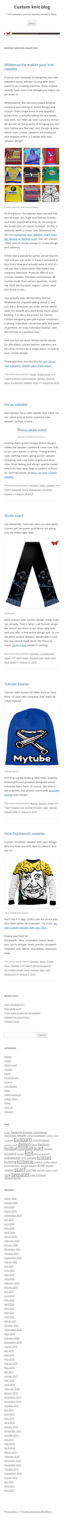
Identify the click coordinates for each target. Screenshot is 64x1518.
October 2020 (11, 1325)
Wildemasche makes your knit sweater (29, 66)
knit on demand (42, 1153)
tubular (53, 807)
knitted (29, 807)
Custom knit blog (32, 7)
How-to (8, 1082)
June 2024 (9, 1224)
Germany (48, 1149)
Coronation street (13, 970)
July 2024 (9, 1219)
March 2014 (10, 1452)
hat (22, 807)
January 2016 (11, 1393)
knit (29, 1152)
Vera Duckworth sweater (24, 833)
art (8, 1132)
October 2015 (11, 1405)
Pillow (7, 1103)
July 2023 (9, 1266)
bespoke (16, 489)
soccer (41, 1170)
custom (16, 378)
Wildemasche (12, 1178)
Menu (32, 23)
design (24, 1144)
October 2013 (11, 1469)
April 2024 (9, 1232)
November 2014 (12, 1431)
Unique (41, 1175)
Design (7, 1061)
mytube (38, 807)
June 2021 (9, 1308)
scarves (31, 1170)
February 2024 (11, 1240)
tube (45, 807)
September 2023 (13, 1257)
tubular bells (10, 811)
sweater (28, 382)
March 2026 (10, 1198)
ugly (42, 970)
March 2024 (10, 1236)
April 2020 (9, 1333)
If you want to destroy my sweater (22, 1013)
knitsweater (35, 489)
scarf (52, 658)
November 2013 (12, 1465)
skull (6, 662)
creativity (8, 1140)
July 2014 (9, 1439)
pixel (46, 658)
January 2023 (11, 1287)
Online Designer (12, 1094)
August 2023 (10, 1262)
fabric (34, 1144)
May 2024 (9, 1228)
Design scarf (10, 1065)
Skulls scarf (13, 515)
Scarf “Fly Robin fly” (14, 1004)
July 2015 (9, 1410)
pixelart (50, 1165)
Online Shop (43, 374)
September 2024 (13, 1215)
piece (7, 382)
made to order (42, 1162)
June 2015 (9, 1414)
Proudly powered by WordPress (36, 1511)
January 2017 (11, 1376)
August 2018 (10, 1363)
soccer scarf (52, 1170)
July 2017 (9, 1372)
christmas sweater (15, 1135)
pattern (33, 1165)
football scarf (36, 658)
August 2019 (10, 1346)
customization (28, 378)
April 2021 (9, 1317)
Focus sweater (16, 404)
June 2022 (9, 1295)
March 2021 (10, 1321)
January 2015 (11, 1426)
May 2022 (9, 1300)
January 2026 (11, 1202)
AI (5, 1132)
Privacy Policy (11, 1511)
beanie (15, 807)
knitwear (47, 489)
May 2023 (9, 1274)
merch (53, 1162)
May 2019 (9, 1359)
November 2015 (12, 1401)
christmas (40, 1132)
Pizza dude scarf (12, 1008)
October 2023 (11, 1253)
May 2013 (9, 1490)
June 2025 (9, 1207)
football (11, 1148)
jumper (20, 1153)
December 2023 (12, 1249)
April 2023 (9, 1278)
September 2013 (13, 1473)
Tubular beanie (16, 684)
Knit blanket (10, 1086)
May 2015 (9, 1418)
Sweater (51, 485)
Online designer (12, 1165)
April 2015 (9, 1422)
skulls (13, 662)
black (26, 658)
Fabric (7, 1073)
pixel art (8, 1107)
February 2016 (11, 1388)
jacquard (10, 1154)
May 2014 (9, 1443)
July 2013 (9, 1481)
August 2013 (10, 1477)
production (17, 382)
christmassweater (41, 965)
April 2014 (9, 1448)
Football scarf (47, 653)
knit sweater (28, 1158)
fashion (41, 378)
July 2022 (9, 1291)
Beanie (34, 803)
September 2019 (13, 1342)
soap (26, 970)
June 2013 (9, 1486)
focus (25, 489)
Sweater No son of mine (17, 1017)
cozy (56, 1135)
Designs (34, 485)
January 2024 (11, 1245)
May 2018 (9, 1367)
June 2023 (9, 1270)
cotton (50, 1135)
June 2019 (9, 1355)
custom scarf (10, 1144)
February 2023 (11, 1283)
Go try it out (19, 645)
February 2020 (11, 1338)
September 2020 (13, 1329)
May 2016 (9, 1380)
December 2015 (12, 1397)
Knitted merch (11, 1021)
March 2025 (10, 1211)
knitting (50, 378)
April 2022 (9, 1304)
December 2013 (12, 1460)
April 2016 (9, 1384)
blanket (28, 1132)
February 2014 (11, 1456)
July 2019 (9, 1350)
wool (35, 382)
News (33, 374)
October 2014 (11, 1435)
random (9, 1170)
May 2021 (9, 1312)
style (7, 1175)
